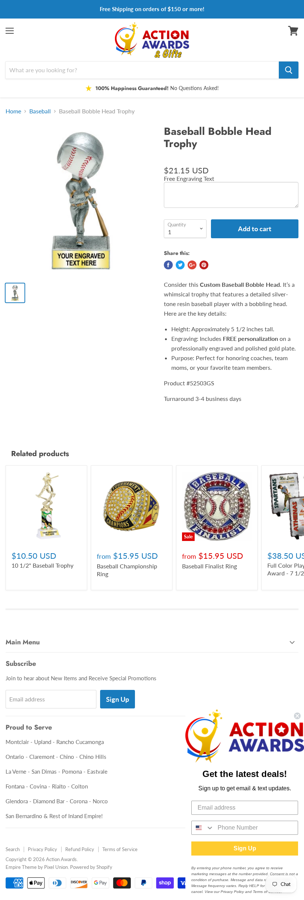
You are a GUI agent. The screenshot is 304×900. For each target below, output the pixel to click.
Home (13, 111)
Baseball (40, 111)
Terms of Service (120, 849)
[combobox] (203, 827)
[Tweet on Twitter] (180, 264)
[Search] (288, 70)
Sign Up (117, 699)
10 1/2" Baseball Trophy (42, 565)
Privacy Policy (42, 849)
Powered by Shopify (91, 867)
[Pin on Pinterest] (203, 264)
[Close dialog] (297, 716)
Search (13, 849)
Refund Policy (79, 849)
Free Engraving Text (189, 178)
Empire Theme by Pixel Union (37, 867)
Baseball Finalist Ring (209, 565)
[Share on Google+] (192, 264)
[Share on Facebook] (168, 264)
